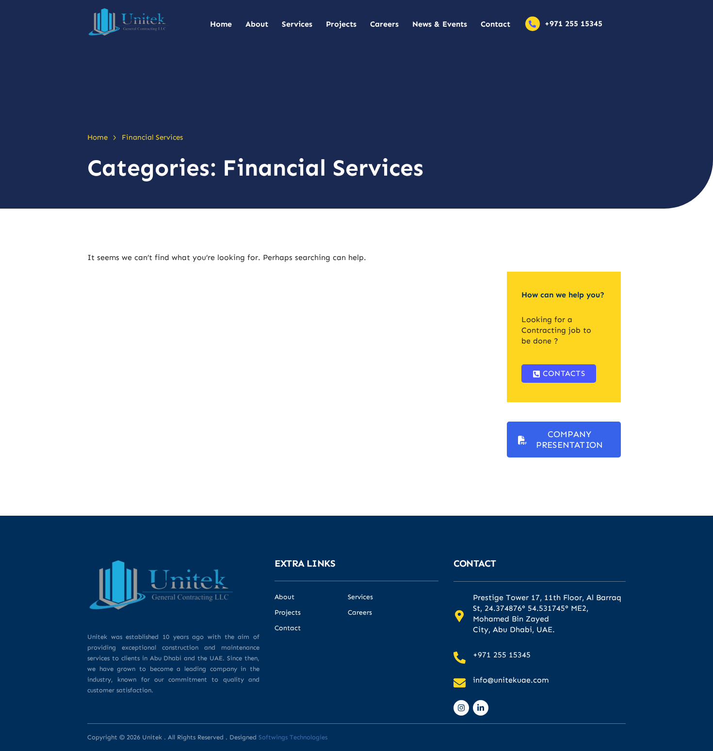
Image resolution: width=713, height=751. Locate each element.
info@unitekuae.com (511, 680)
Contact (495, 24)
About (256, 24)
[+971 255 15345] (532, 23)
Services (297, 24)
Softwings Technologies (293, 737)
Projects (341, 24)
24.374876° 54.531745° (526, 608)
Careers (384, 24)
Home (221, 24)
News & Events (439, 24)
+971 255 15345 (573, 23)
